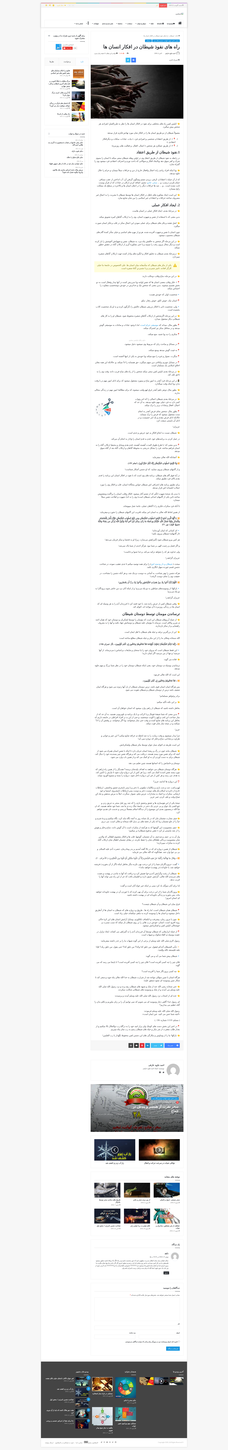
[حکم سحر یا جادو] (125, 1387)
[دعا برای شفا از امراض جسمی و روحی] (81, 1424)
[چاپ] (130, 1045)
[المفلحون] (179, 13)
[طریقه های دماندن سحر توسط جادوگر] (107, 1190)
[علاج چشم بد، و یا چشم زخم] (137, 1216)
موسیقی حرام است (149, 325)
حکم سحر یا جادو (130, 1400)
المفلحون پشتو (93, 1443)
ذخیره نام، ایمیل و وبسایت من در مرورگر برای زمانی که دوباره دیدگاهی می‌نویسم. (151, 1342)
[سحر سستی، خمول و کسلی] (167, 1190)
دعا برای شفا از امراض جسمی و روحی (60, 1421)
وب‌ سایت (132, 1333)
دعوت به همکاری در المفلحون (64, 1443)
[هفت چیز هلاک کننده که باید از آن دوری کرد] (81, 1413)
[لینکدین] (147, 1045)
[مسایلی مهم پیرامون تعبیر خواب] (125, 1414)
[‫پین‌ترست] (142, 1045)
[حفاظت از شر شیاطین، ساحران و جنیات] (167, 1216)
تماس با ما (79, 23)
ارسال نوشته (49, 1443)
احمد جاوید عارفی (170, 53)
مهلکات (96, 23)
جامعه (120, 23)
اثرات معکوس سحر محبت (159, 1106)
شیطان (171, 36)
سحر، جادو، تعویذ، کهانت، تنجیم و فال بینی (166, 41)
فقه (152, 23)
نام (179, 1324)
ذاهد (166, 1253)
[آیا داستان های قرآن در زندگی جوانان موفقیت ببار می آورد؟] (78, 106)
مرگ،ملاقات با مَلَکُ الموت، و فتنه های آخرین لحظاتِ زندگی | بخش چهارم (59, 83)
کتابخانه (159, 23)
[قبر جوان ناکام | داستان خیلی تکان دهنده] (81, 1381)
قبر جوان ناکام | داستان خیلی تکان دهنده (60, 1378)
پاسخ (166, 1273)
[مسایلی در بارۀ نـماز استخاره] (102, 1384)
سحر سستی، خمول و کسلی (170, 1200)
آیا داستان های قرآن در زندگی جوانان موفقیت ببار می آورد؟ (139, 5)
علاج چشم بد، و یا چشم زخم (140, 1226)
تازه (82, 62)
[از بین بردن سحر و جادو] (137, 1190)
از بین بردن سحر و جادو (141, 1200)
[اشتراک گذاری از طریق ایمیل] (136, 1045)
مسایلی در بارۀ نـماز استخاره (103, 1393)
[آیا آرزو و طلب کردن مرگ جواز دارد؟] (78, 95)
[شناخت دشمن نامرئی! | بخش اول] (107, 1216)
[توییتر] (128, 60)
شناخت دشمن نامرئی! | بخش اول (108, 1226)
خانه (176, 36)
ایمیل (178, 1333)
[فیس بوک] (133, 60)
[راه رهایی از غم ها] (78, 117)
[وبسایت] (162, 1072)
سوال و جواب (141, 23)
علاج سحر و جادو (107, 23)
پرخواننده (67, 62)
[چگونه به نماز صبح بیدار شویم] (102, 1416)
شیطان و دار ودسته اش (161, 564)
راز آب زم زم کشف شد (65, 1389)
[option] (137, 1108)
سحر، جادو (152, 182)
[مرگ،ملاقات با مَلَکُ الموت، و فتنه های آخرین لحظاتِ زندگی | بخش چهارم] (78, 84)
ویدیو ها (170, 23)
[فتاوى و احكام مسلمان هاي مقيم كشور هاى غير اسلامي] (78, 73)
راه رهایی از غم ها (63, 114)
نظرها (52, 62)
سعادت (129, 23)
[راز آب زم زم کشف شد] (81, 1392)
